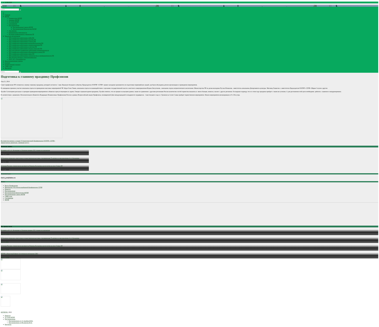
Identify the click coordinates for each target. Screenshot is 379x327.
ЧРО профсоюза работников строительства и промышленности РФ (31, 56)
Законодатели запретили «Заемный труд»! (15, 142)
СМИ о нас (8, 66)
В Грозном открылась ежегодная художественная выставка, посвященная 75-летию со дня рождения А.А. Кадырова (40, 158)
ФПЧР (7, 16)
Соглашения (13, 24)
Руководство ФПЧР (15, 18)
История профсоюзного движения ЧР (21, 34)
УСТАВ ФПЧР (14, 22)
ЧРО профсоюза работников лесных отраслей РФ (25, 48)
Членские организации (12, 36)
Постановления (14, 25)
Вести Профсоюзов (11, 185)
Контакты (8, 68)
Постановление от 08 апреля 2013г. (20, 323)
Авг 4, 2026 (5, 242)
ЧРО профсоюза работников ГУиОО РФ (22, 41)
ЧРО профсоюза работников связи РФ (21, 54)
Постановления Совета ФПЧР (23, 27)
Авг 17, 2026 (5, 234)
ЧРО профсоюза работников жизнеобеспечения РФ (26, 43)
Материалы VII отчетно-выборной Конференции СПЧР (23, 187)
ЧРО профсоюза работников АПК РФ (21, 38)
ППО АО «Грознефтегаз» (17, 59)
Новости (8, 189)
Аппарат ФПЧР (14, 20)
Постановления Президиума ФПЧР (25, 29)
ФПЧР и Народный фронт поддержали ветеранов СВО (19, 253)
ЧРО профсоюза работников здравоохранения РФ (25, 45)
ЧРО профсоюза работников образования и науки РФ (27, 52)
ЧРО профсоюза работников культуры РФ (23, 47)
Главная (7, 15)
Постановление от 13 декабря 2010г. (21, 321)
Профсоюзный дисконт (12, 64)
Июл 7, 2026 (5, 250)
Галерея (7, 63)
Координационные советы (14, 61)
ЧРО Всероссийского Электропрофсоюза (22, 57)
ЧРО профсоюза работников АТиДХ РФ (22, 40)
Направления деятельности (18, 32)
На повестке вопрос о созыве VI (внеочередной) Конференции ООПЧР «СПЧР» (28, 141)
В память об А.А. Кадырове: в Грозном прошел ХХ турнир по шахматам (25, 150)
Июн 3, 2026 (5, 257)
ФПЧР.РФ (4, 312)
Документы (12, 31)
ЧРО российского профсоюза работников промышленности (29, 50)
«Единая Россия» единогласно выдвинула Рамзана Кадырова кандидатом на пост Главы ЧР (32, 166)
